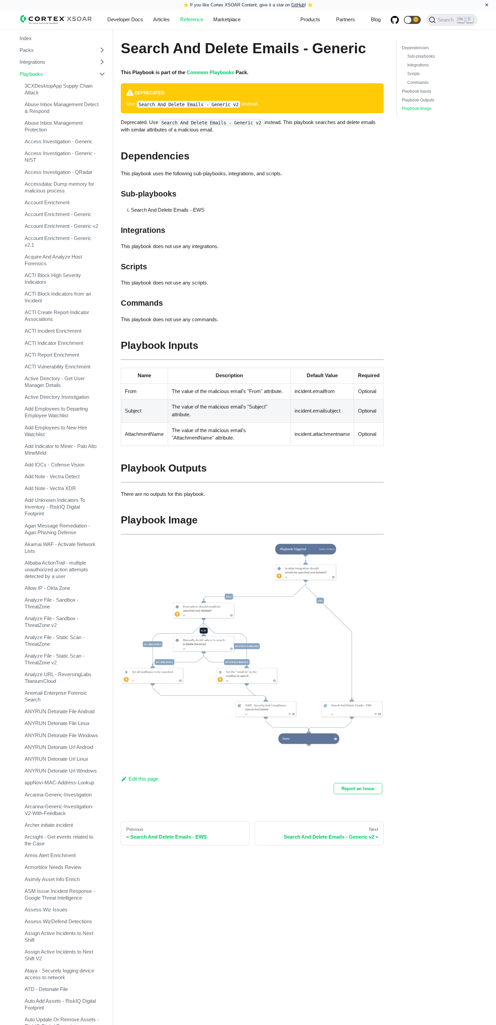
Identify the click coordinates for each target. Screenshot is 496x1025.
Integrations (32, 62)
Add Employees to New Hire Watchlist (56, 431)
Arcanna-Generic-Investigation (58, 794)
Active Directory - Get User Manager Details (55, 381)
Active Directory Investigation (57, 397)
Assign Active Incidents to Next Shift (59, 936)
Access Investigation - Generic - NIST (60, 156)
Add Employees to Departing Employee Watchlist (56, 412)
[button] (412, 20)
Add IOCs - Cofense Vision (54, 465)
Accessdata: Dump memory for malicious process (59, 187)
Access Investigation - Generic (58, 141)
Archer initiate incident (49, 825)
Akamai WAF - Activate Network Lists (60, 547)
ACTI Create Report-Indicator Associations (57, 315)
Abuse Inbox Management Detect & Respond (62, 107)
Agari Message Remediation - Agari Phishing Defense (57, 529)
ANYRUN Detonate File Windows (61, 735)
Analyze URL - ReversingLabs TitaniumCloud (58, 677)
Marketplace (227, 19)
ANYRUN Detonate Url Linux (56, 759)
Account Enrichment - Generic (58, 214)
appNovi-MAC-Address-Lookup (59, 782)
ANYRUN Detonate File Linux (57, 723)
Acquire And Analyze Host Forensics (53, 260)
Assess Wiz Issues (46, 909)
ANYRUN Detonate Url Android (59, 747)
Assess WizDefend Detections (58, 921)
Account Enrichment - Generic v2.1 (58, 241)
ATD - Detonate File (46, 989)
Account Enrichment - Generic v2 (61, 226)
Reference (191, 19)
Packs (27, 50)
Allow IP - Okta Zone (47, 588)
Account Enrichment (47, 202)
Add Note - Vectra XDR (50, 488)
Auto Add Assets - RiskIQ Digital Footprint (60, 1004)
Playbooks (31, 74)
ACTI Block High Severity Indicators (53, 278)
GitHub (298, 4)
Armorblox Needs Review (53, 867)
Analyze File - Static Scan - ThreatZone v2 (54, 659)
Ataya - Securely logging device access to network (59, 974)
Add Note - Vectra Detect (52, 476)
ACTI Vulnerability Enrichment (57, 366)
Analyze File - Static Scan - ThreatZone (54, 640)
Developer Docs (125, 19)
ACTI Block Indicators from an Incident (58, 297)
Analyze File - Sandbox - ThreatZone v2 (52, 621)
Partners (345, 19)
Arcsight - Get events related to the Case (59, 840)
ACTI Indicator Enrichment (54, 343)
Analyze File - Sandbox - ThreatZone (52, 603)
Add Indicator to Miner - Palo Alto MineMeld (61, 449)
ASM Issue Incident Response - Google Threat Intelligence (60, 894)
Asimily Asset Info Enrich (52, 879)
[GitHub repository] (395, 19)
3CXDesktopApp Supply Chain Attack (58, 89)
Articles (161, 19)
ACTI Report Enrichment (52, 355)
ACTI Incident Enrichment (53, 331)
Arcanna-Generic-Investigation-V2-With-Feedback (59, 810)
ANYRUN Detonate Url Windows (61, 771)
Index (26, 38)
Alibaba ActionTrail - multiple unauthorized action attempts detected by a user (56, 569)
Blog (376, 19)
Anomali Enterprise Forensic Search (56, 696)
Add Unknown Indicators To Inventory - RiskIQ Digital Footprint (55, 506)
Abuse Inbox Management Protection (54, 126)
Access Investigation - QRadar (58, 172)
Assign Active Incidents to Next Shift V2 (59, 955)
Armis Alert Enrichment (50, 855)
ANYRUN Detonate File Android (59, 711)
